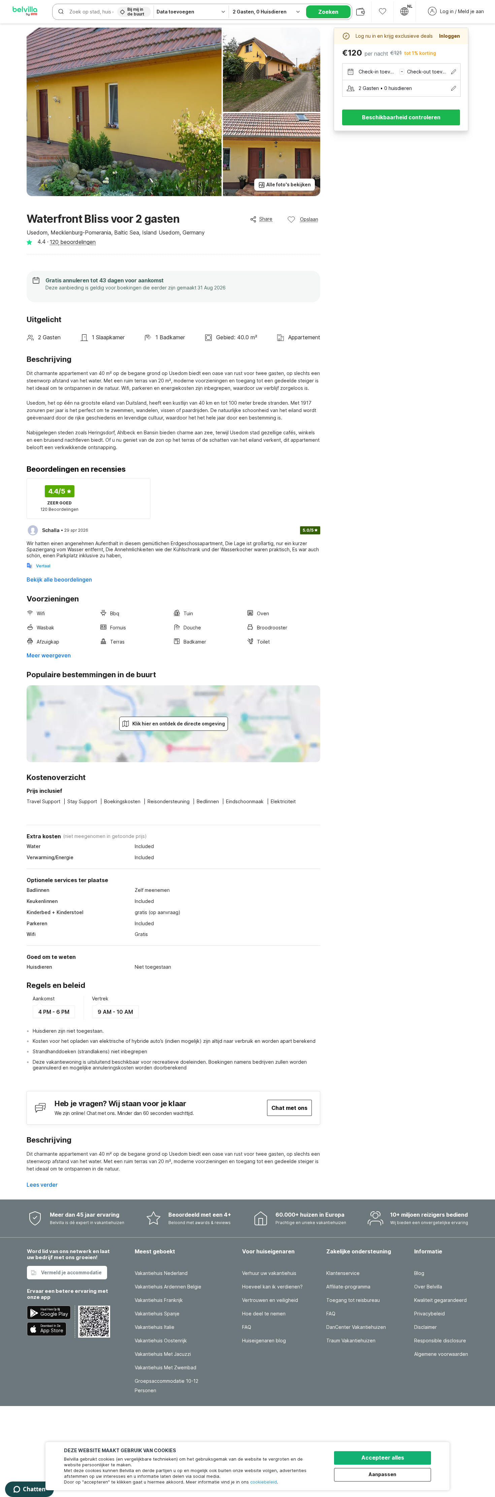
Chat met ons (289, 1107)
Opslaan (309, 219)
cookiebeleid (263, 1482)
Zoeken (328, 11)
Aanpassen (382, 1474)
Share (265, 219)
